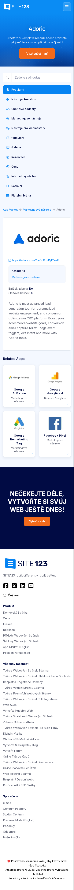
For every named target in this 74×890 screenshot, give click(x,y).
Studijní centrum (13, 814)
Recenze (9, 630)
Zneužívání (43, 878)
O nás (7, 803)
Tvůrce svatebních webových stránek (28, 716)
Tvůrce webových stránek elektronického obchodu (37, 676)
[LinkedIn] (22, 586)
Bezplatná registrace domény (23, 682)
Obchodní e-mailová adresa (21, 739)
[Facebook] (6, 586)
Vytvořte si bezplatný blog (20, 745)
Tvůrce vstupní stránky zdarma (23, 687)
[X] (14, 586)
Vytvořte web (37, 521)
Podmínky (14, 878)
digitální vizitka (12, 733)
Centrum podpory (14, 808)
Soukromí (28, 878)
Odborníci (9, 831)
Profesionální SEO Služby (19, 785)
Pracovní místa (19, 820)
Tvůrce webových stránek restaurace (28, 762)
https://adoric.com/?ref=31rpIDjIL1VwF (35, 260)
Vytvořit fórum (12, 751)
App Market (10, 209)
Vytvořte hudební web (18, 710)
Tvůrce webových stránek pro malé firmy (30, 728)
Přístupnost (58, 878)
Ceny (6, 618)
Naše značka (11, 837)
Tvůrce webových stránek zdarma (26, 670)
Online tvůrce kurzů (16, 756)
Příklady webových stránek (21, 635)
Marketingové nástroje (37, 209)
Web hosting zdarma (17, 774)
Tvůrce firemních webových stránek (27, 693)
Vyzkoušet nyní (37, 53)
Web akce (10, 705)
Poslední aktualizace (16, 653)
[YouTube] (31, 586)
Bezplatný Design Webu (18, 779)
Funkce (8, 624)
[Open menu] (67, 6)
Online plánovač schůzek (19, 768)
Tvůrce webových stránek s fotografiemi (30, 699)
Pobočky (9, 826)
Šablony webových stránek (21, 641)
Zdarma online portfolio (18, 722)
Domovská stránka (15, 612)
